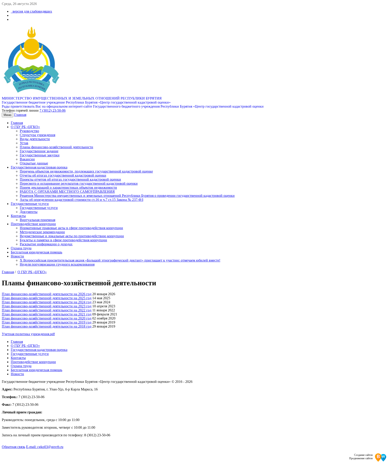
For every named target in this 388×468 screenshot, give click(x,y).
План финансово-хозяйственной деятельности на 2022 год (46, 310)
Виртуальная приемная (37, 220)
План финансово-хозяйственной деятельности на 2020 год (46, 318)
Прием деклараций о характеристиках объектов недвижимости (68, 187)
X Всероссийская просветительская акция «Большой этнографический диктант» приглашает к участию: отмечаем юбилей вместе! (120, 260)
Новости (17, 256)
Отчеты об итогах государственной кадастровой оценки (63, 175)
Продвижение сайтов (361, 458)
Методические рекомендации (42, 232)
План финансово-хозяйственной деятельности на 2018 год (46, 326)
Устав (24, 143)
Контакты (18, 216)
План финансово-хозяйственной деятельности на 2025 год (46, 298)
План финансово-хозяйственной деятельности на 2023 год (46, 306)
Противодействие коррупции (33, 224)
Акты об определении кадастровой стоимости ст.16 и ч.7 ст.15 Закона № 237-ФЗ (81, 200)
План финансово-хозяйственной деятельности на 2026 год (46, 294)
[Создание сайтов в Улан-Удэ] (380, 458)
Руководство (29, 131)
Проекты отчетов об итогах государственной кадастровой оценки (70, 179)
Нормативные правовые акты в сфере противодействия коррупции (71, 228)
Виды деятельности (35, 139)
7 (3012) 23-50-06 (53, 110)
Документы (28, 212)
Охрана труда (21, 248)
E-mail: (44, 447)
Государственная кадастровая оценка (39, 167)
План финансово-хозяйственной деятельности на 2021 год (46, 314)
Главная (20, 115)
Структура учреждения (37, 135)
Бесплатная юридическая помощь (36, 252)
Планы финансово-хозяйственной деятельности (56, 147)
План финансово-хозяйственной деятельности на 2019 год (46, 322)
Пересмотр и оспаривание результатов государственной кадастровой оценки (79, 183)
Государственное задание (39, 151)
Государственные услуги (30, 204)
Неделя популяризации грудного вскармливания (57, 264)
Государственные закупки (40, 155)
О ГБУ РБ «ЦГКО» (25, 127)
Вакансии (27, 159)
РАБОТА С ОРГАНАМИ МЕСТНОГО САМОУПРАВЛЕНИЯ (67, 191)
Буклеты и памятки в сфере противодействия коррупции (63, 240)
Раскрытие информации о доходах (46, 244)
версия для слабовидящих (31, 11)
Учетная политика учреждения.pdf (28, 334)
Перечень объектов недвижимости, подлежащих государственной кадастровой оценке (86, 171)
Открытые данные (34, 163)
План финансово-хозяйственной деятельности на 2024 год (46, 302)
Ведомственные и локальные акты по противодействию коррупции (72, 236)
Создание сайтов (363, 455)
